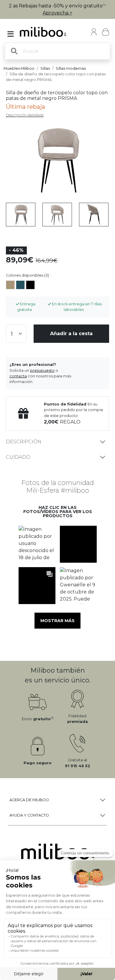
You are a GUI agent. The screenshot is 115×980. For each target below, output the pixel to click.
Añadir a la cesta (71, 333)
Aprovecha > (57, 13)
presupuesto (42, 370)
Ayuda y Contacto (29, 815)
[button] (37, 544)
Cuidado (18, 457)
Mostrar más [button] (57, 620)
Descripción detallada (25, 115)
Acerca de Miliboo (29, 800)
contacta (18, 376)
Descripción (23, 441)
